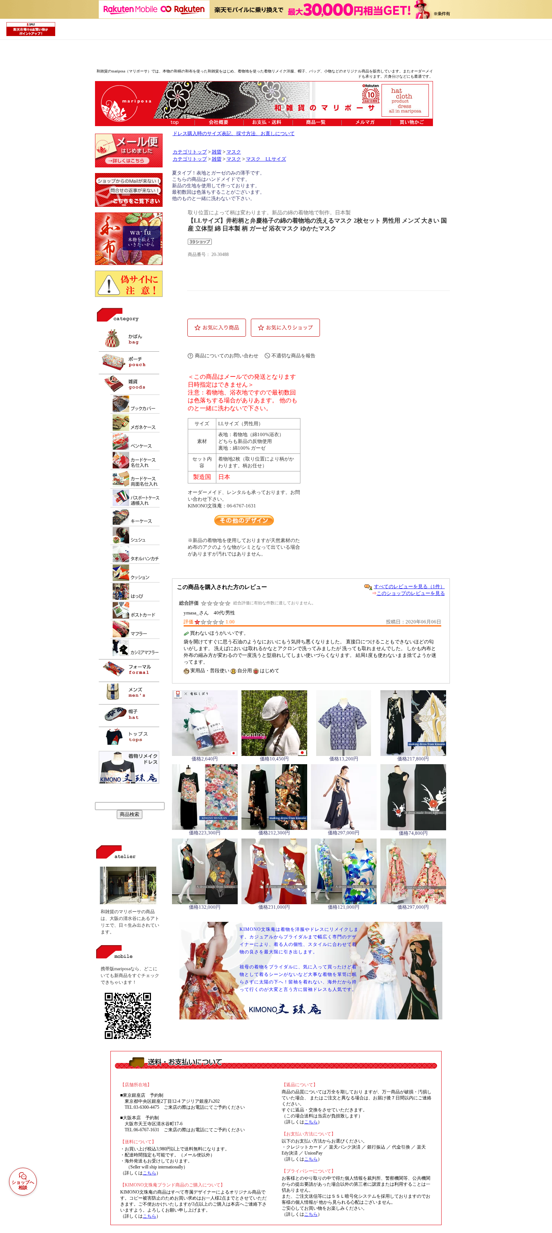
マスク (233, 152)
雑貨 (217, 152)
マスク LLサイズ (266, 159)
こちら (149, 1173)
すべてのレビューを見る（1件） (409, 586)
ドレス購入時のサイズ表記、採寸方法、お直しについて (234, 133)
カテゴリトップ (190, 152)
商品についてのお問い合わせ (226, 355)
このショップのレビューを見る (411, 593)
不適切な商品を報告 (293, 355)
